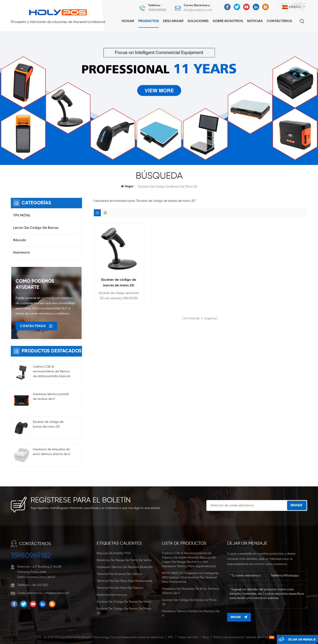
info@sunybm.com (198, 10)
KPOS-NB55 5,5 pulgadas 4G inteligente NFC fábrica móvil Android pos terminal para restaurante (190, 577)
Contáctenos (279, 21)
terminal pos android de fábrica (119, 574)
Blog (205, 637)
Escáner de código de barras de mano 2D (118, 282)
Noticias (255, 21)
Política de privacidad (228, 637)
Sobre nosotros (228, 21)
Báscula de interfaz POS (114, 553)
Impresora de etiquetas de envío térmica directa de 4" (52, 452)
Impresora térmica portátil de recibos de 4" (51, 396)
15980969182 (157, 10)
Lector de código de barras (35, 228)
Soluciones (198, 21)
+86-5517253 (39, 585)
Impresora (21, 252)
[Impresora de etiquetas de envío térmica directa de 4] (21, 455)
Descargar (173, 21)
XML (170, 637)
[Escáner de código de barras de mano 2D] (119, 249)
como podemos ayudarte (35, 284)
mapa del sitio (188, 637)
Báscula (19, 240)
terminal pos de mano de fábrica (120, 587)
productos (148, 21)
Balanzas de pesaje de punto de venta (124, 560)
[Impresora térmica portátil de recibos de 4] (21, 400)
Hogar (128, 21)
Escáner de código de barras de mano (124, 601)
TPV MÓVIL (22, 215)
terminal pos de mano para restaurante (124, 581)
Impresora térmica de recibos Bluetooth (125, 567)
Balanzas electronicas (112, 594)
